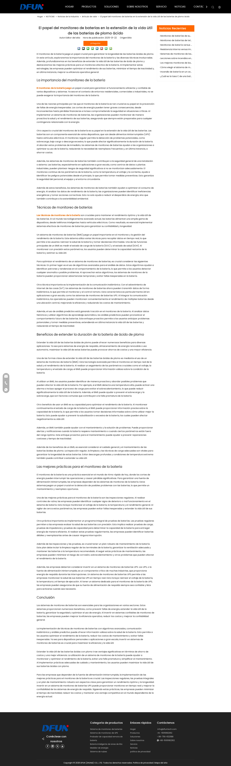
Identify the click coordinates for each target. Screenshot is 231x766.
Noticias (134, 748)
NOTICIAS (180, 6)
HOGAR (69, 6)
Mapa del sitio (161, 762)
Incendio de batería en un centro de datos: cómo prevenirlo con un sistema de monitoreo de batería (176, 71)
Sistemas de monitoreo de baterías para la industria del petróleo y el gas (176, 53)
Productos (135, 733)
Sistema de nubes (98, 751)
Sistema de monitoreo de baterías (106, 729)
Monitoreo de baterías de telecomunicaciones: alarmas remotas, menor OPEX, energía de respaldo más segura (176, 40)
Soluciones (135, 736)
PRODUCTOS (89, 6)
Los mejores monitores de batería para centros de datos (176, 62)
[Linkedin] (52, 746)
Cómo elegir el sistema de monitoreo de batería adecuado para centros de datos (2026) (176, 67)
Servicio (133, 744)
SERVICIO (161, 6)
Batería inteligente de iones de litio (106, 744)
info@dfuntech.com (167, 729)
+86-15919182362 (167, 740)
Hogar (133, 729)
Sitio (129, 37)
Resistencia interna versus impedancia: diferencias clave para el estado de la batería (176, 49)
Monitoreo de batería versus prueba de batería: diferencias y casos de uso (176, 44)
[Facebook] (47, 746)
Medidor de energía (99, 748)
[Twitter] (57, 746)
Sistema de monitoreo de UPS (104, 733)
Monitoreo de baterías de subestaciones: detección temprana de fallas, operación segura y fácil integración (176, 35)
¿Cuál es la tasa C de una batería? (176, 76)
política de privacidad (140, 751)
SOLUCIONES (111, 6)
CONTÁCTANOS (203, 6)
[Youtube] (62, 746)
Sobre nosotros (137, 740)
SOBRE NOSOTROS (137, 6)
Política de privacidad (143, 762)
